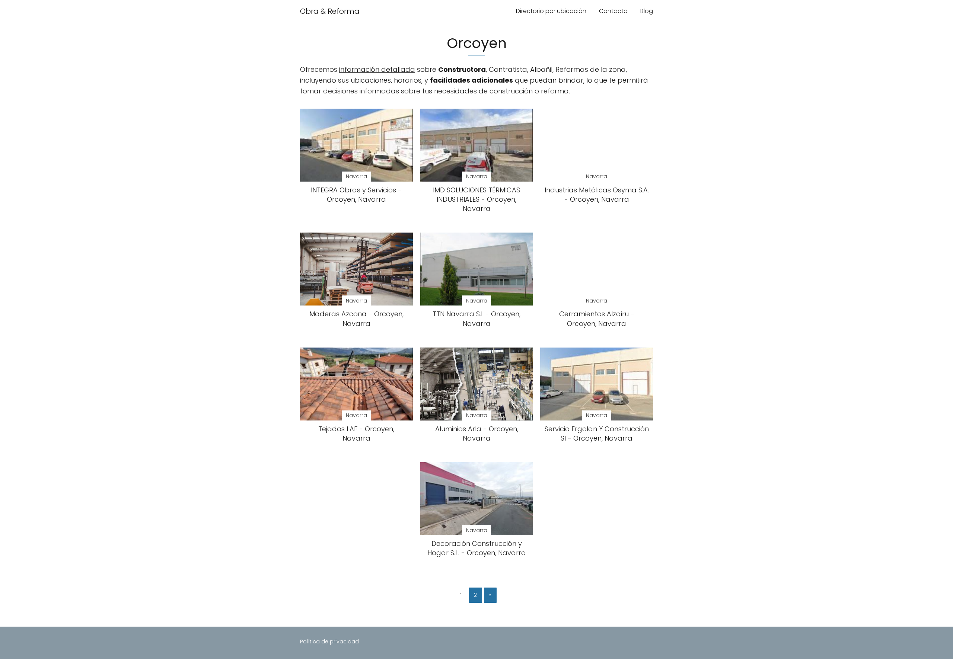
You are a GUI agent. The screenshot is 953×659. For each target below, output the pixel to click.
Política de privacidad (329, 641)
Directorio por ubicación (551, 11)
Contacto (613, 11)
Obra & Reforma (330, 11)
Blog (646, 11)
